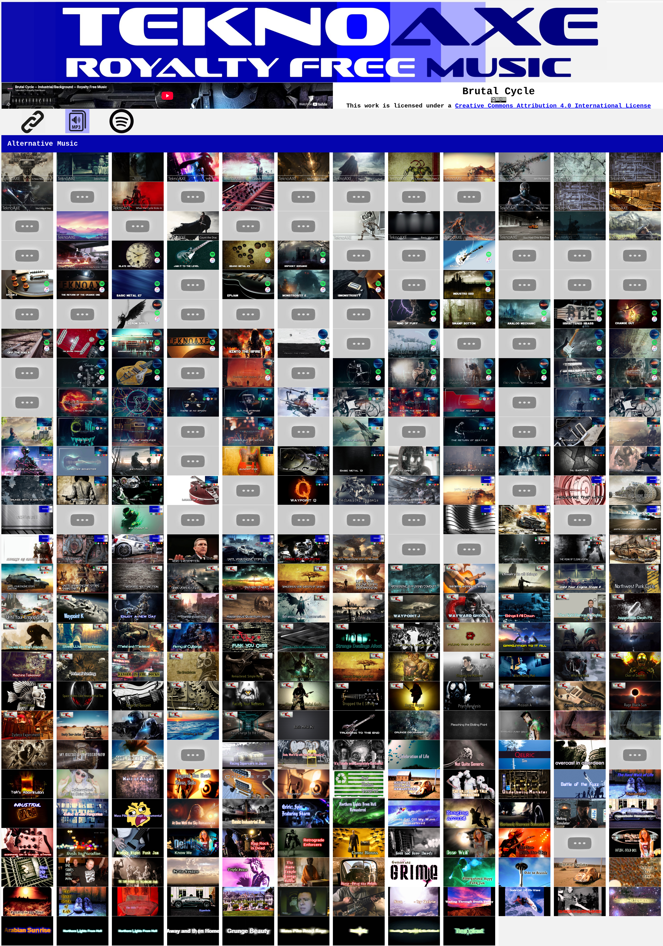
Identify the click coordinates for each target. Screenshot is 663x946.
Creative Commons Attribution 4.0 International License (553, 105)
